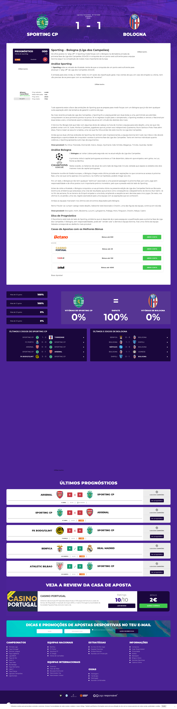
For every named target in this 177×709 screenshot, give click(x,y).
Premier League (14, 651)
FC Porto (53, 649)
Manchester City (55, 673)
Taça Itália (12, 662)
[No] (175, 706)
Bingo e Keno (136, 658)
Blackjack (135, 656)
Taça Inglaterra (14, 653)
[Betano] (20, 60)
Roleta (134, 653)
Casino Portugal (53, 596)
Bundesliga (12, 665)
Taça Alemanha (14, 667)
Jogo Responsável (138, 649)
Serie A (11, 660)
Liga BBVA (12, 656)
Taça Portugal (13, 649)
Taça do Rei (13, 658)
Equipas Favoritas (97, 649)
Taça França (13, 671)
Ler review (121, 606)
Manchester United (56, 675)
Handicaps (94, 676)
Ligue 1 (11, 669)
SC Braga (53, 653)
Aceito (164, 706)
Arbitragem (95, 674)
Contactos (135, 647)
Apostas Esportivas (138, 660)
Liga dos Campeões (15, 673)
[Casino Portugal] (22, 601)
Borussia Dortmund (56, 671)
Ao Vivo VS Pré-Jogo (98, 647)
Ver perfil (22, 98)
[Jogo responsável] (60, 695)
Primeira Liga (13, 647)
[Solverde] (81, 502)
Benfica (52, 647)
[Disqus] (88, 391)
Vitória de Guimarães (57, 656)
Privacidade (136, 651)
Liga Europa (13, 676)
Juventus (53, 666)
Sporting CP (54, 651)
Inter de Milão (54, 669)
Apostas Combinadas (98, 680)
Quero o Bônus (153, 606)
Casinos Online (137, 662)
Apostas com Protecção (99, 653)
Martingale (94, 678)
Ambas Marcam (96, 651)
